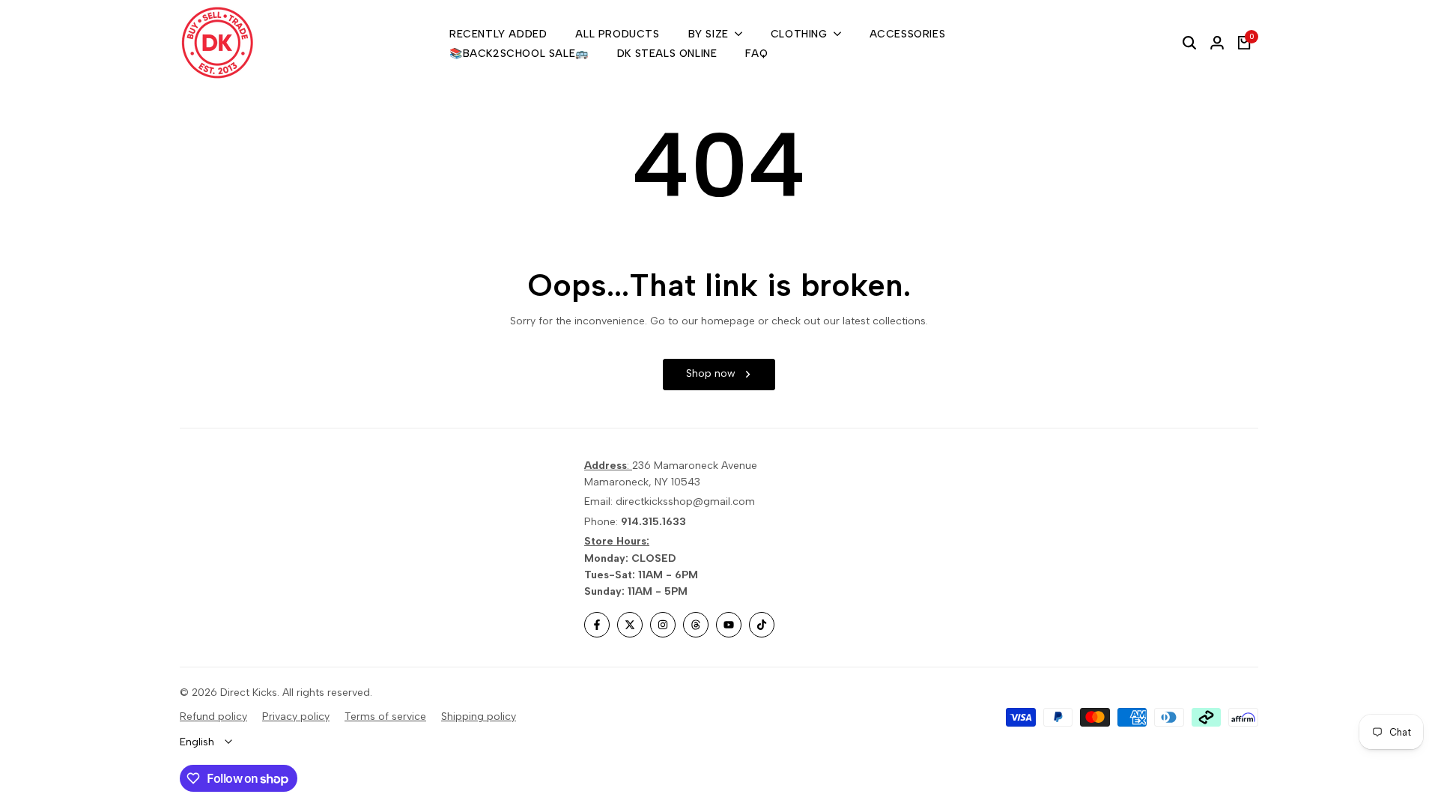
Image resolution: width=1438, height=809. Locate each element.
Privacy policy (296, 716)
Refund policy (213, 716)
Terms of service (385, 716)
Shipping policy (478, 716)
